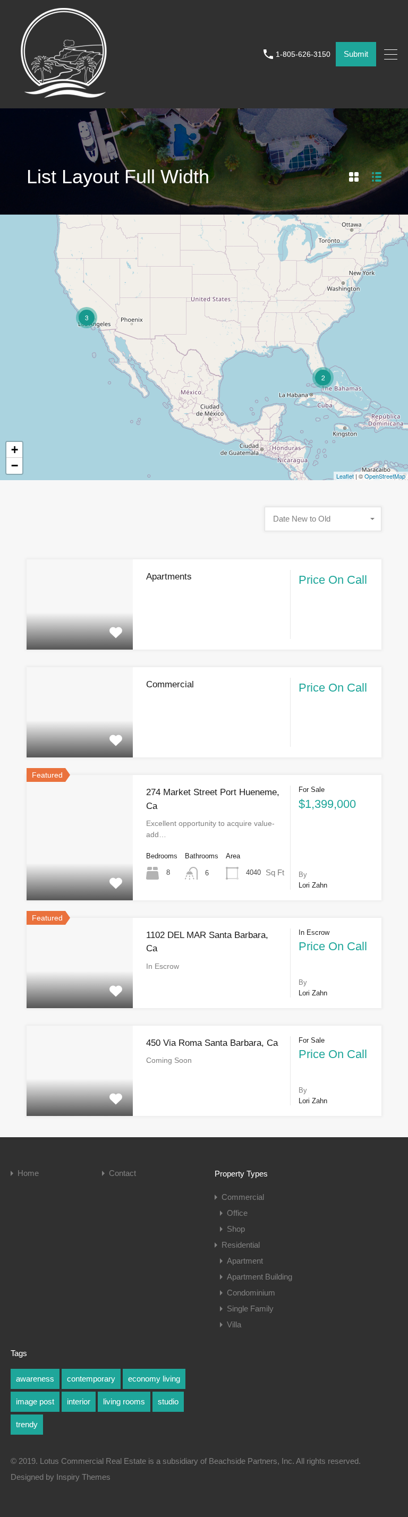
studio (168, 1401)
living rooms (124, 1401)
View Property (79, 631)
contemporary (91, 1378)
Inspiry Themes (83, 1476)
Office (237, 1212)
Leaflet (345, 476)
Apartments (169, 577)
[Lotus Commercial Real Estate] (64, 95)
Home (28, 1173)
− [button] (14, 465)
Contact (122, 1173)
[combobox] (323, 519)
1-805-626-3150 (303, 54)
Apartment (245, 1260)
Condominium (251, 1292)
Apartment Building (259, 1276)
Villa (234, 1324)
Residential (241, 1244)
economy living (154, 1378)
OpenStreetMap (384, 476)
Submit (356, 53)
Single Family (250, 1308)
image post (35, 1401)
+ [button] (14, 449)
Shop (236, 1228)
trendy (27, 1424)
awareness (35, 1378)
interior (78, 1401)
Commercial (170, 684)
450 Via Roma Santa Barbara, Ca (212, 1043)
